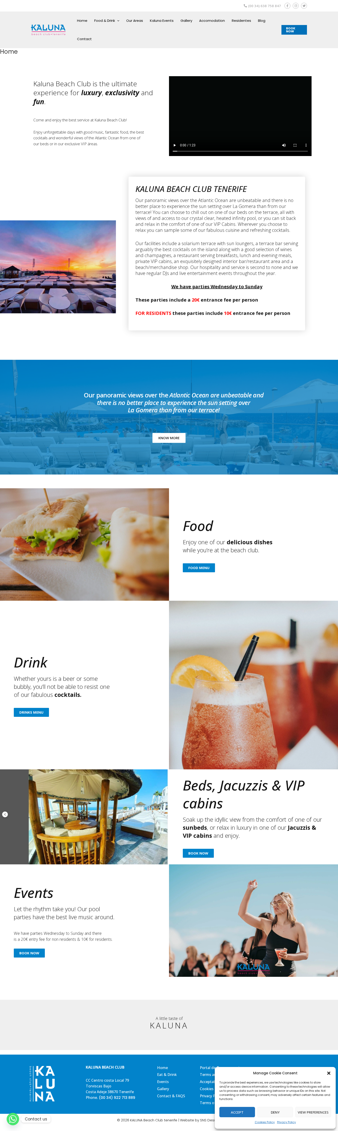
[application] (117, 20)
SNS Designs (210, 1120)
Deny (275, 1112)
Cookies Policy (265, 1122)
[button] (329, 1073)
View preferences (313, 1112)
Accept (237, 1112)
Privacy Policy (286, 1122)
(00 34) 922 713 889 (117, 1097)
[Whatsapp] (13, 1119)
